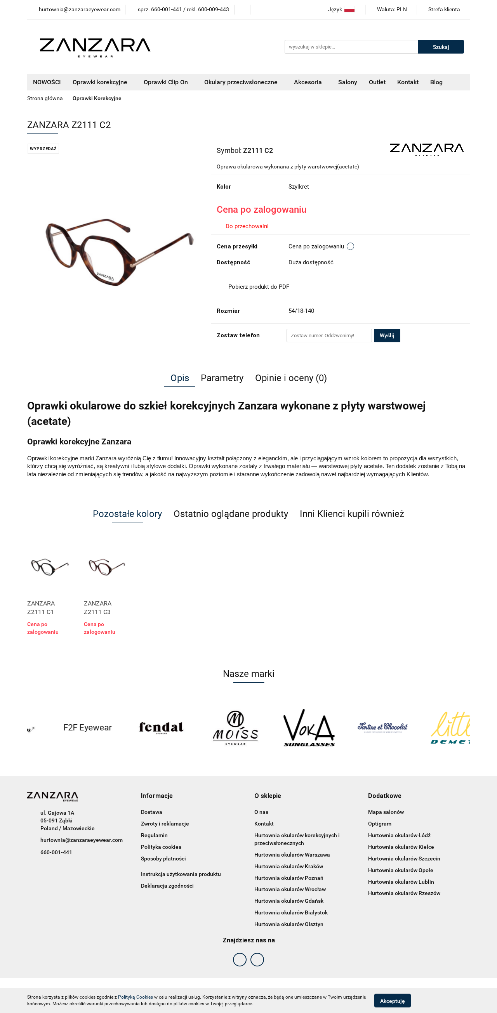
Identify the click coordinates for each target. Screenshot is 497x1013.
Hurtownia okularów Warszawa (292, 855)
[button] (157, 796)
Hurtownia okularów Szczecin (404, 858)
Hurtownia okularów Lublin (401, 882)
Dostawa (151, 812)
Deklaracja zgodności (167, 886)
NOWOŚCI (47, 82)
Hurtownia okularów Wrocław (290, 889)
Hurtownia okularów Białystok (291, 912)
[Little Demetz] (433, 728)
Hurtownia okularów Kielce (401, 847)
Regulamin (154, 835)
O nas (261, 812)
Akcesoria (308, 82)
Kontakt (408, 82)
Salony (347, 82)
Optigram (379, 823)
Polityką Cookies (135, 997)
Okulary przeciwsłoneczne (241, 82)
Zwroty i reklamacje (165, 823)
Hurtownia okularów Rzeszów (404, 893)
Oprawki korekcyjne (101, 82)
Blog (436, 82)
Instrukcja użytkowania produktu (181, 874)
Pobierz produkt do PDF (258, 286)
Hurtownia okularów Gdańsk (288, 901)
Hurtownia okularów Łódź (399, 835)
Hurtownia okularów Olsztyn (288, 924)
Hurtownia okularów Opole (400, 870)
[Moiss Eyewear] (211, 728)
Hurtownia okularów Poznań (288, 878)
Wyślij (387, 335)
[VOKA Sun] (285, 728)
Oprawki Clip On (166, 82)
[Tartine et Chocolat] (359, 728)
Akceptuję (392, 1000)
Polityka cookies (161, 847)
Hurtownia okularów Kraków (288, 866)
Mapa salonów (386, 812)
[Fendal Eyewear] (138, 728)
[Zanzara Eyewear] (427, 149)
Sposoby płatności (163, 858)
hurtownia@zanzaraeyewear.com (81, 840)
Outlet (377, 82)
